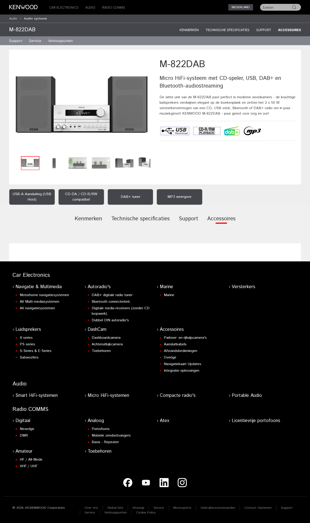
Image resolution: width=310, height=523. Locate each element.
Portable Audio (247, 395)
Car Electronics (64, 7)
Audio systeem (35, 18)
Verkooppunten (60, 41)
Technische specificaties (227, 30)
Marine (166, 287)
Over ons (91, 508)
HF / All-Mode (31, 459)
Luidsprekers (28, 329)
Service (35, 41)
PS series (27, 344)
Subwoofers (29, 357)
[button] (82, 105)
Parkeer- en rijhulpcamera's (185, 337)
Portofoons (101, 429)
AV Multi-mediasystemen (39, 301)
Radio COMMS (113, 7)
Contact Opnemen (258, 508)
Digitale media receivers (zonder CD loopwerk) (121, 311)
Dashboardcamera (106, 337)
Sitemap (138, 508)
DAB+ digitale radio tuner (112, 295)
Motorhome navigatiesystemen (44, 295)
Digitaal (22, 420)
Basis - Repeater (105, 442)
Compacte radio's (177, 395)
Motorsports (182, 508)
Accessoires (289, 30)
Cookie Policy (146, 512)
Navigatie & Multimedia (38, 287)
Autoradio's (99, 287)
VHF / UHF (28, 466)
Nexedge (27, 429)
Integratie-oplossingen (181, 370)
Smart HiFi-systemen (36, 395)
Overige (170, 357)
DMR (24, 435)
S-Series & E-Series (36, 351)
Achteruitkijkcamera (107, 344)
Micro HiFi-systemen (108, 395)
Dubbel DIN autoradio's (110, 320)
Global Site (115, 508)
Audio (90, 7)
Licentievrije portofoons (256, 420)
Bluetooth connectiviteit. (111, 301)
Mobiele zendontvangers (111, 435)
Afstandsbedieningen (180, 351)
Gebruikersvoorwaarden (218, 508)
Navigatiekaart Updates (182, 364)
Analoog (96, 420)
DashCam (97, 329)
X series (26, 337)
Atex (164, 420)
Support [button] (15, 41)
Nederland (241, 7)
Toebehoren (101, 351)
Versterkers (243, 287)
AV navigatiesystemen (37, 308)
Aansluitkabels (175, 344)
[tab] (88, 222)
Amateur (23, 451)
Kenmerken (189, 30)
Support (263, 30)
